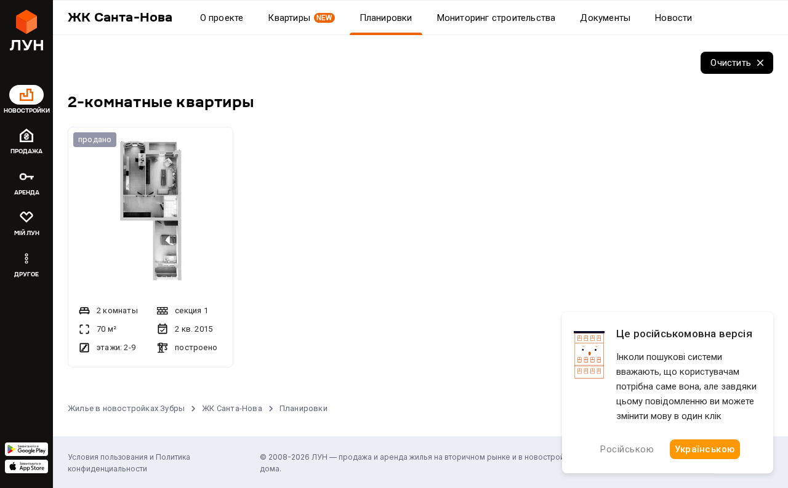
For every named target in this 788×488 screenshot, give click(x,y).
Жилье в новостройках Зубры (126, 408)
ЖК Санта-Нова (232, 408)
